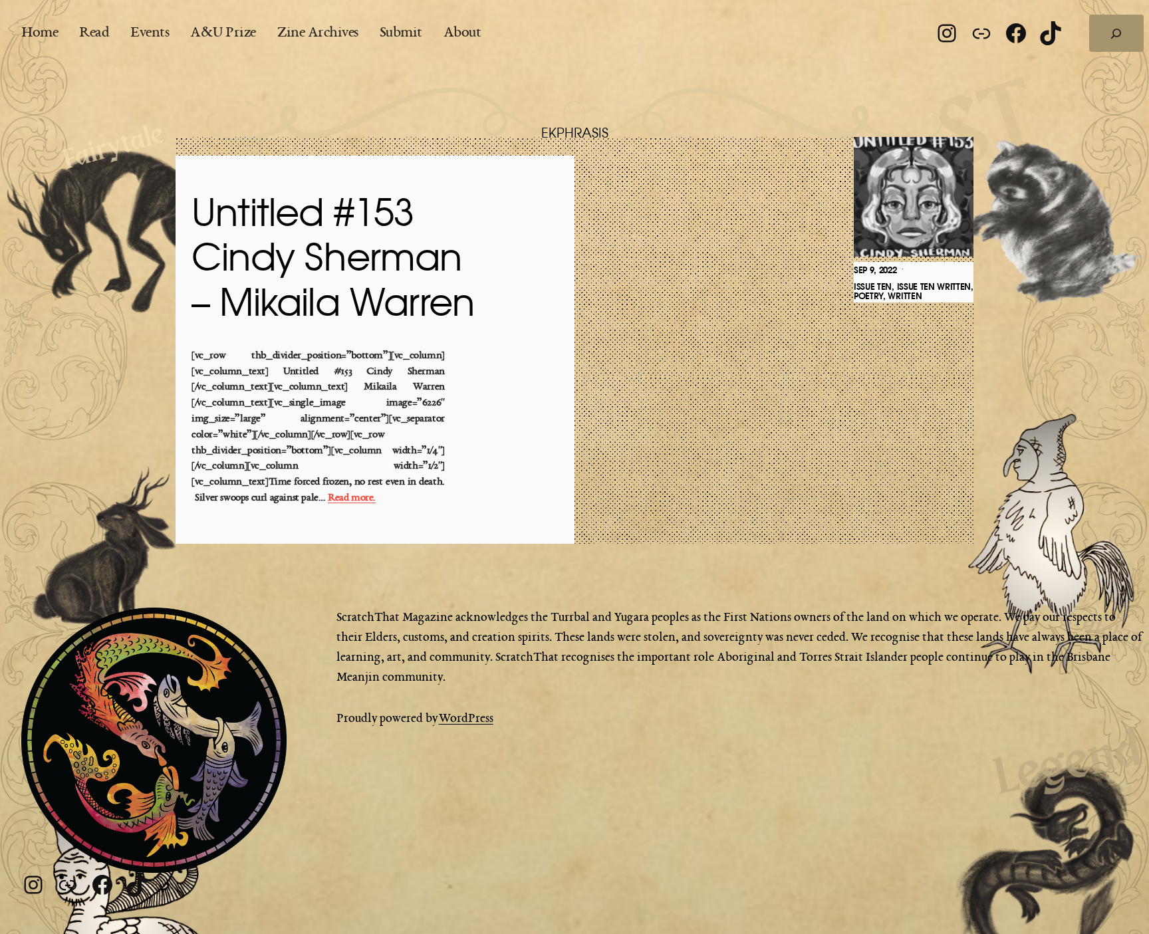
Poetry (868, 296)
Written (905, 296)
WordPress (466, 718)
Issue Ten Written (934, 287)
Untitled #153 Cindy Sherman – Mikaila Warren (333, 259)
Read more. (352, 498)
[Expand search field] (1116, 33)
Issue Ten (873, 287)
